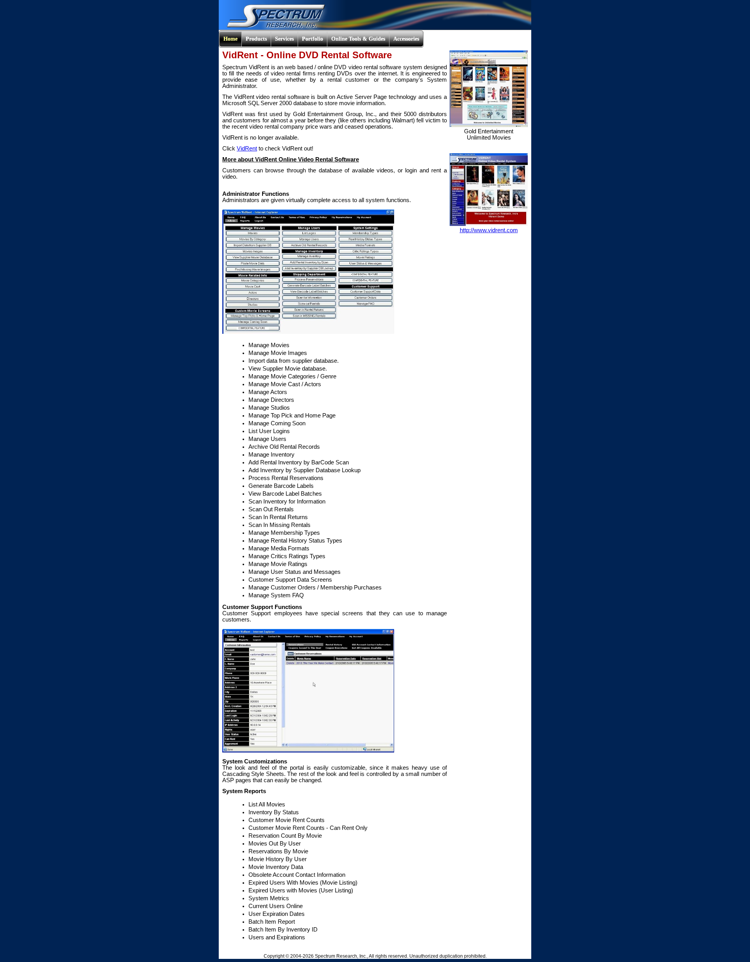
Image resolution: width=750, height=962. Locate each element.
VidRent (247, 148)
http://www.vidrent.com (489, 230)
